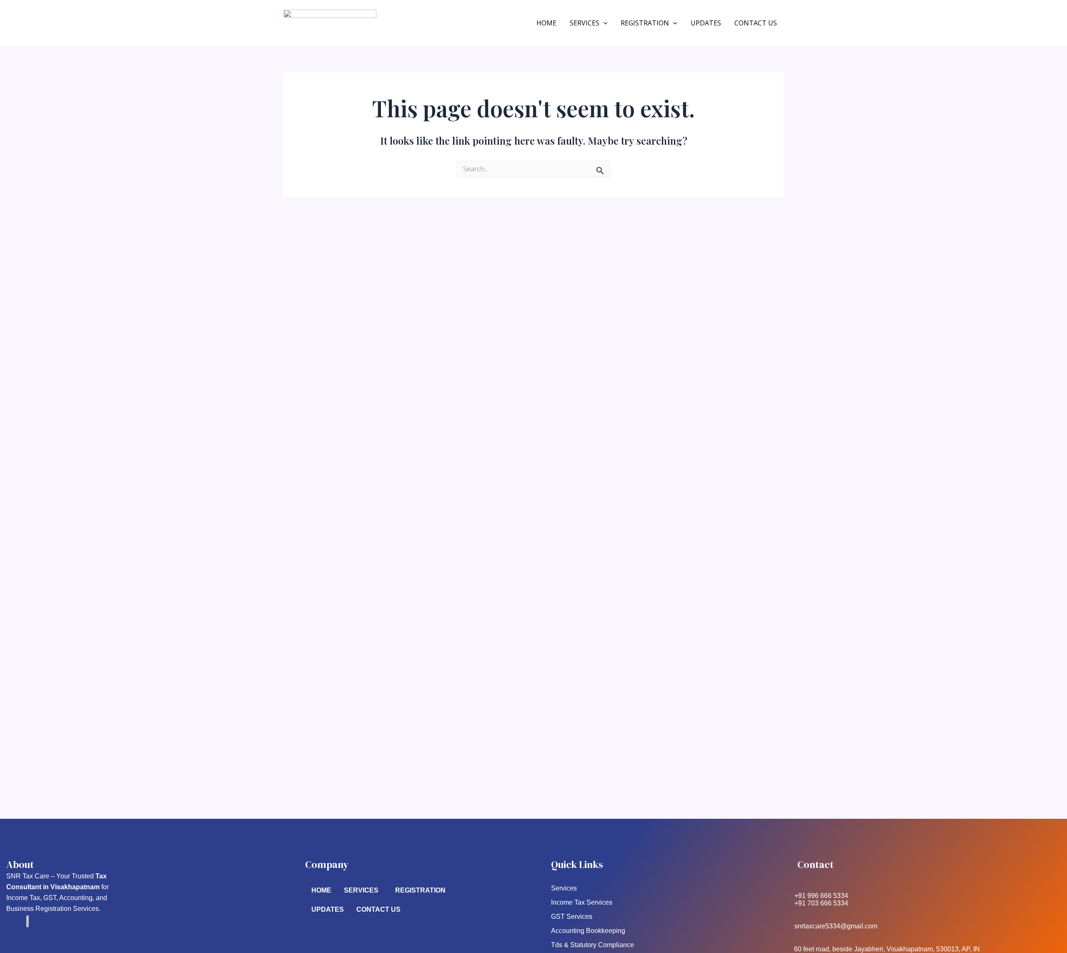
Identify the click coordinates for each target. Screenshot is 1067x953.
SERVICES (584, 23)
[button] (603, 23)
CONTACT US (755, 23)
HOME (546, 23)
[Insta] (27, 921)
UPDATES (706, 23)
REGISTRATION (645, 23)
